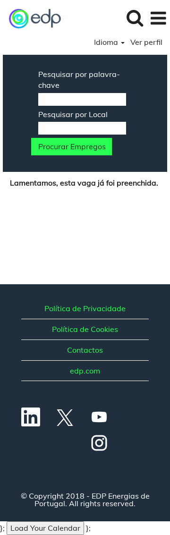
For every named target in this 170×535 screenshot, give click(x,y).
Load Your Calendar (45, 528)
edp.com (85, 370)
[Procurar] (134, 18)
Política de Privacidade (85, 308)
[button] (158, 18)
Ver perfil (146, 42)
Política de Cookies (85, 329)
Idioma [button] (107, 42)
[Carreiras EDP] (32, 17)
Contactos (85, 350)
